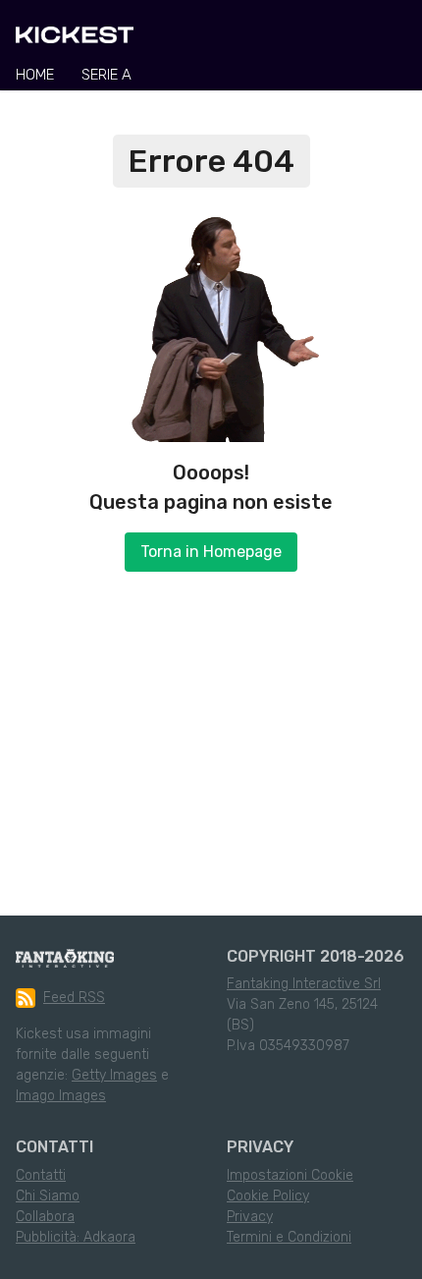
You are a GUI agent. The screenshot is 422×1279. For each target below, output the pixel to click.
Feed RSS (74, 997)
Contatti (41, 1175)
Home (35, 74)
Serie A (106, 74)
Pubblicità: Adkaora (75, 1237)
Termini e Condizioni (289, 1237)
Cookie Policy (268, 1196)
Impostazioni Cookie (290, 1175)
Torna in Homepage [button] (211, 551)
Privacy (250, 1216)
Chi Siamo (47, 1196)
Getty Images (114, 1075)
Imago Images (61, 1095)
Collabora (45, 1216)
